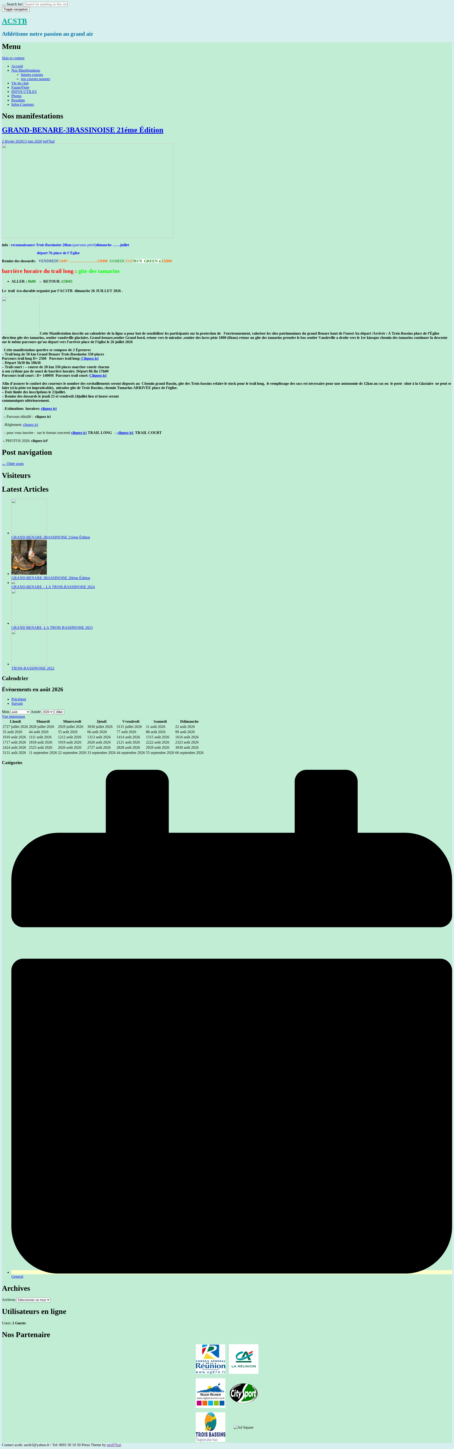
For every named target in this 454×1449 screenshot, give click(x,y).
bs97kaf (49, 141)
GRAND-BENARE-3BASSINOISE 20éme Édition (50, 578)
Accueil (17, 66)
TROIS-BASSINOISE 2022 (32, 668)
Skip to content (13, 58)
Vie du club (20, 83)
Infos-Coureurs (22, 104)
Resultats (18, 100)
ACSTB (14, 21)
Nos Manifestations (25, 70)
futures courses (32, 75)
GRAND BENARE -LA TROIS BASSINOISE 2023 (52, 628)
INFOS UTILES (24, 92)
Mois (5, 712)
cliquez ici (49, 409)
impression (13, 716)
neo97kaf (114, 1445)
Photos (16, 96)
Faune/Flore (20, 87)
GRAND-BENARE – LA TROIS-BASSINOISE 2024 (53, 587)
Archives (8, 1300)
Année (36, 712)
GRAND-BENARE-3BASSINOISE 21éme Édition (82, 130)
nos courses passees (35, 79)
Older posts (13, 464)
